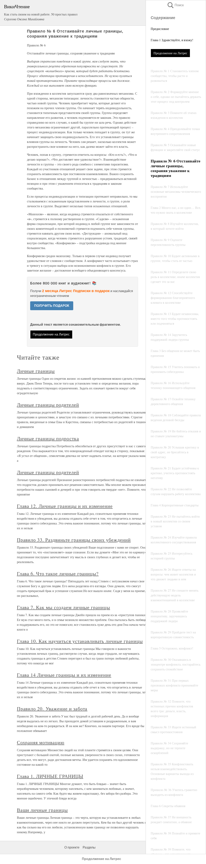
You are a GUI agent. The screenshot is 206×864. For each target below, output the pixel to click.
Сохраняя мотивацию (40, 742)
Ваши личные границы (42, 810)
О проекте (71, 847)
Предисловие (160, 29)
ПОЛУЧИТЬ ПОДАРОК (51, 305)
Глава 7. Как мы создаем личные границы (63, 607)
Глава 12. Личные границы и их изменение (65, 506)
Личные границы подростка (48, 438)
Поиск (175, 5)
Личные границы (36, 371)
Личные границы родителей (48, 404)
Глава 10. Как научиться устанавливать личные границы (80, 641)
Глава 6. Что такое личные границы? (58, 573)
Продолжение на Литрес (170, 53)
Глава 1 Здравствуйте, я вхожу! (172, 40)
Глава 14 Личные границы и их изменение (64, 675)
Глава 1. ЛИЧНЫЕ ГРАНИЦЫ (50, 776)
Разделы (89, 847)
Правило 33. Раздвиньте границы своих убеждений (74, 540)
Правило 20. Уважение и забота (52, 708)
